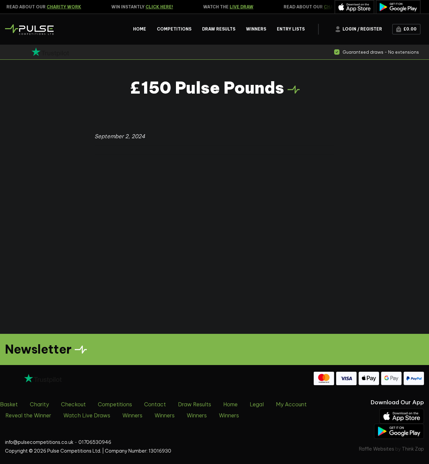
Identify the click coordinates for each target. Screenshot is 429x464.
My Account (291, 404)
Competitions (115, 404)
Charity (39, 404)
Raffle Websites (376, 449)
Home (230, 404)
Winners (132, 415)
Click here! (157, 6)
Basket (9, 404)
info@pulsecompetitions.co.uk (39, 442)
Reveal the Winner (28, 415)
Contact (155, 404)
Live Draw (239, 6)
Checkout (73, 404)
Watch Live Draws (86, 415)
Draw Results (194, 404)
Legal (257, 404)
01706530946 (94, 442)
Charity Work (61, 6)
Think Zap (413, 449)
